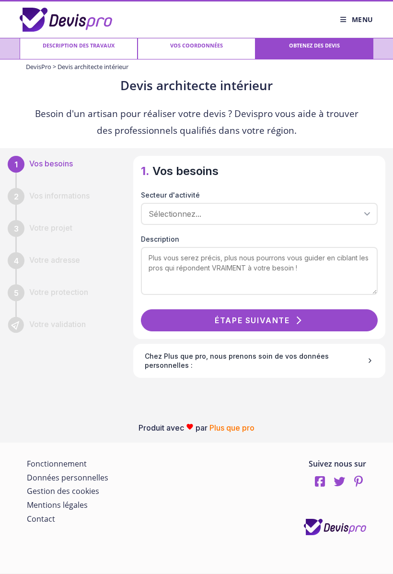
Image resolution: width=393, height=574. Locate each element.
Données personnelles (67, 477)
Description (160, 239)
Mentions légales (57, 505)
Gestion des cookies (63, 491)
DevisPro (38, 66)
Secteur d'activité (170, 195)
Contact (41, 519)
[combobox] (256, 214)
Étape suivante (252, 320)
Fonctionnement (57, 463)
